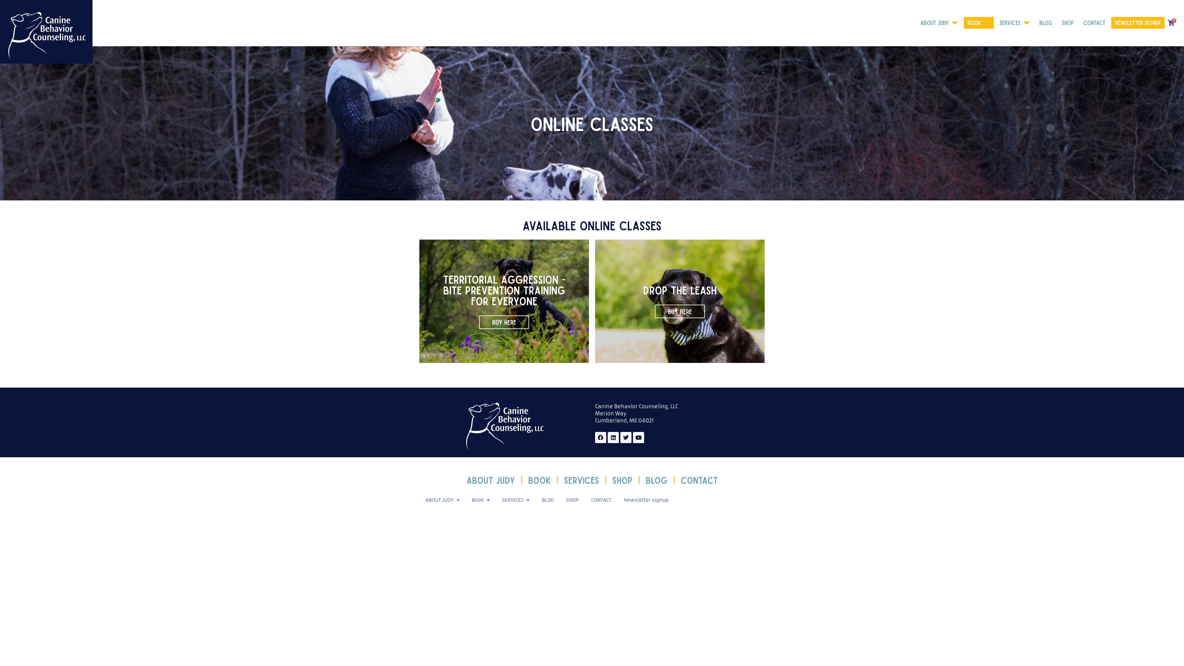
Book (974, 23)
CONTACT (1094, 23)
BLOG (1045, 23)
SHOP (1068, 23)
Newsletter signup (1138, 23)
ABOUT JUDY (934, 23)
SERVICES (1010, 23)
